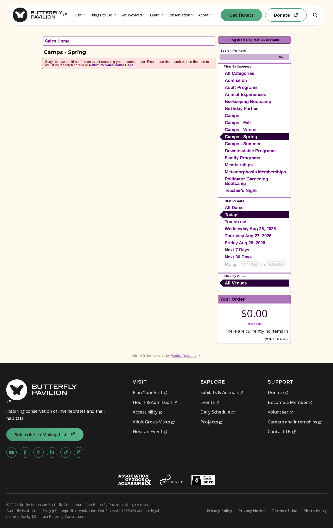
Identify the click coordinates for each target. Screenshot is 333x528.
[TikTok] (65, 452)
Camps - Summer (243, 143)
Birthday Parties (241, 108)
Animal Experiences (245, 94)
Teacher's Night (241, 190)
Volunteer (280, 412)
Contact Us (282, 431)
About (203, 15)
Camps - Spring (241, 136)
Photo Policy (315, 510)
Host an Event (150, 431)
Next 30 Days (238, 256)
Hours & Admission (155, 402)
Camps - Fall (238, 122)
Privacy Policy (219, 510)
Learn (154, 15)
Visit (78, 15)
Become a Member (290, 402)
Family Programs (242, 157)
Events (210, 402)
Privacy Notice (252, 510)
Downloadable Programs (250, 150)
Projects (211, 422)
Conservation (179, 15)
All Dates (234, 207)
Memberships (239, 164)
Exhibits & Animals (222, 392)
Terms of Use (284, 510)
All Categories (239, 73)
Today (231, 214)
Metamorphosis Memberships (255, 171)
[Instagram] (79, 452)
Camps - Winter (241, 129)
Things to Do (101, 15)
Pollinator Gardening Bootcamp (246, 181)
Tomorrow (235, 221)
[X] (38, 452)
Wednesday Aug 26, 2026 (250, 228)
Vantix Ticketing (186, 355)
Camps (232, 115)
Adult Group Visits (154, 422)
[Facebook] (25, 452)
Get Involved (131, 15)
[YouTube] (11, 452)
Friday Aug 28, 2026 (245, 242)
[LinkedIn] (52, 452)
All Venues (236, 283)
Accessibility (148, 412)
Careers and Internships (295, 422)
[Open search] (315, 15)
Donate (278, 392)
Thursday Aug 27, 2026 (248, 235)
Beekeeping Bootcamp (248, 101)
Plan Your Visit (150, 392)
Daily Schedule (217, 412)
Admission (236, 80)
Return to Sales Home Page (111, 65)
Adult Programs (241, 87)
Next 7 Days (237, 249)
